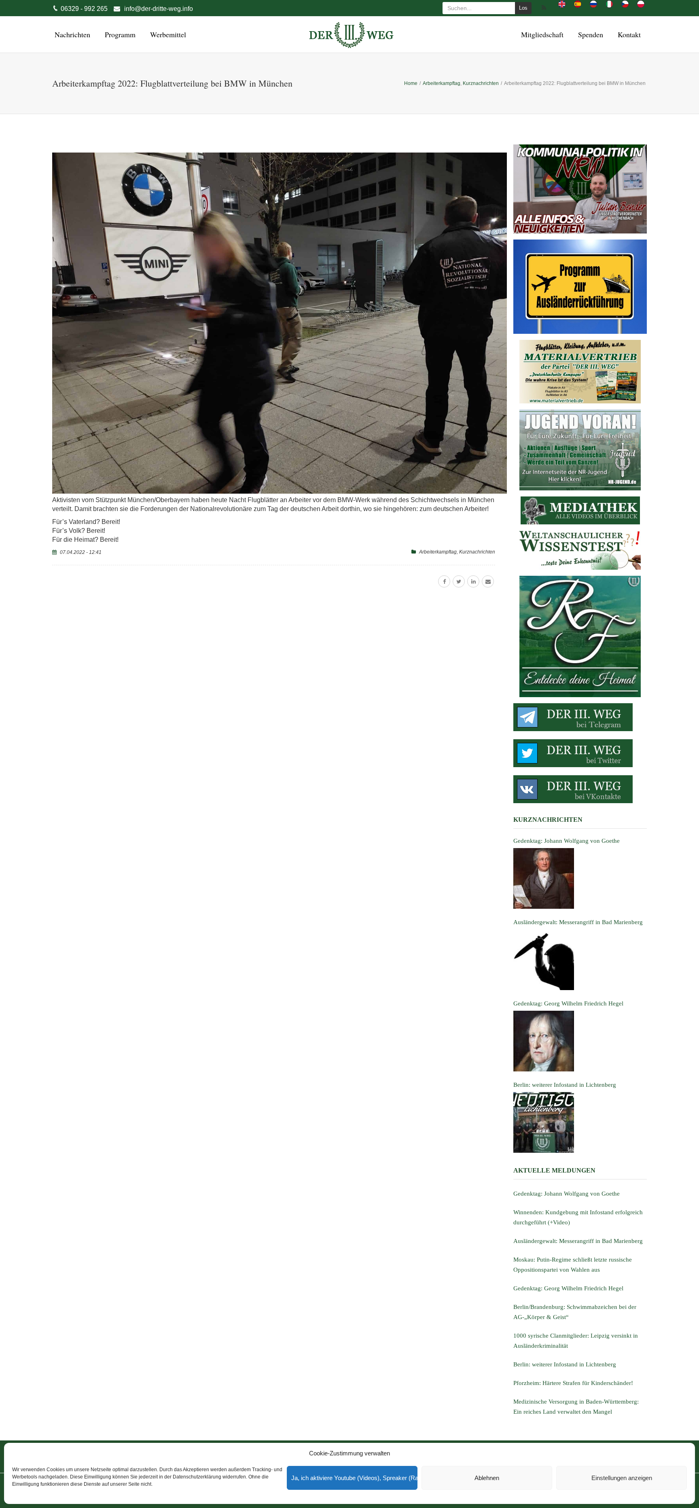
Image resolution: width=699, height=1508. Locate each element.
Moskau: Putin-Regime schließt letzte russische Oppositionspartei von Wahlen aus (572, 1264)
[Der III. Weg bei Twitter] (580, 753)
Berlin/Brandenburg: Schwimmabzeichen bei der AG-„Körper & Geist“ (574, 1312)
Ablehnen (486, 1477)
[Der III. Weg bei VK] (580, 789)
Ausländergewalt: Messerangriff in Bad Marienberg (578, 1241)
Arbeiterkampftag (438, 552)
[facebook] (444, 581)
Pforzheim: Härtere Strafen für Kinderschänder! (573, 1383)
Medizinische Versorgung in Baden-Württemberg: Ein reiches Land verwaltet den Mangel (576, 1406)
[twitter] (459, 581)
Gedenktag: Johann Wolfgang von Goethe (566, 1193)
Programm (119, 34)
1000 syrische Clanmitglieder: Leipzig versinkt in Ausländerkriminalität (575, 1340)
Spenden (589, 34)
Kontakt (628, 34)
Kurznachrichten (477, 552)
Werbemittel (167, 34)
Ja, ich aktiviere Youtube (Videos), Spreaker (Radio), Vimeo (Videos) (354, 1477)
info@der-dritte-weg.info (158, 8)
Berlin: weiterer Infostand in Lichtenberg (564, 1364)
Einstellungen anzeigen (621, 1477)
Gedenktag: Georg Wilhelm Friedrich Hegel (568, 1288)
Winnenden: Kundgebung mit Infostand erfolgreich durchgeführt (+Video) (578, 1217)
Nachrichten (71, 34)
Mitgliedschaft (541, 34)
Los (523, 8)
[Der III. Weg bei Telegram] (580, 717)
